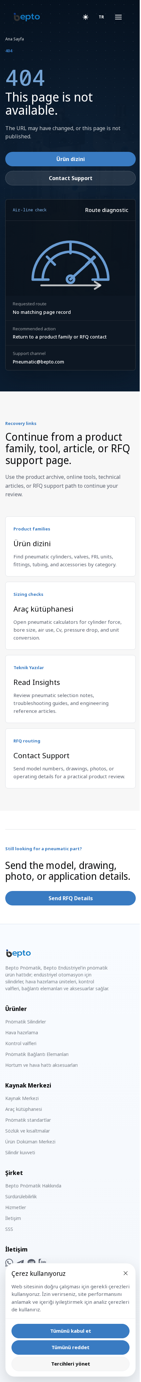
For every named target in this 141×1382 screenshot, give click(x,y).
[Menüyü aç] (113, 17)
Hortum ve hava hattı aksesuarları (41, 1065)
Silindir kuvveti (20, 1152)
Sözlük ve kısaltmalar (27, 1131)
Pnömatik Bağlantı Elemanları (37, 1054)
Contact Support (70, 178)
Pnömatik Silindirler (25, 1022)
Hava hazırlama (21, 1032)
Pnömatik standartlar (28, 1120)
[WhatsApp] (9, 1263)
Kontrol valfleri (20, 1043)
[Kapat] (120, 1273)
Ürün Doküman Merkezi (30, 1141)
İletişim (13, 1218)
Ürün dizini (70, 159)
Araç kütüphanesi (23, 1109)
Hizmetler (15, 1207)
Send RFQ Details (71, 898)
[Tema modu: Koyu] (85, 17)
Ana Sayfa (14, 39)
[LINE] (31, 1263)
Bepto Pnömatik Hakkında (33, 1186)
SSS (9, 1229)
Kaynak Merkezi (22, 1098)
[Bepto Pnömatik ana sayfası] (27, 17)
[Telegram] (20, 1263)
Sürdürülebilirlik (21, 1196)
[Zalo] (43, 1263)
